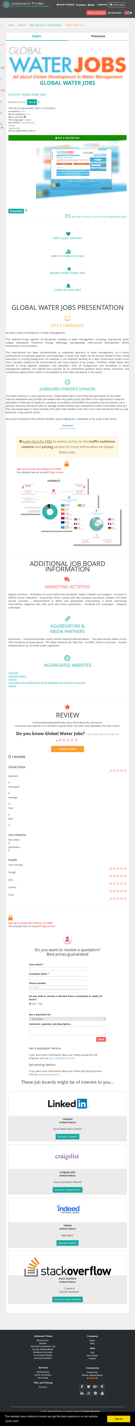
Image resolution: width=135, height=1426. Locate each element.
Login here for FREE (37, 441)
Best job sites (43, 1340)
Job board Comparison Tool (42, 1346)
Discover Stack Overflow (67, 1299)
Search (82, 5)
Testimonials (92, 1372)
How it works (66, 4)
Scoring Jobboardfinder (42, 1349)
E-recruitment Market (43, 1355)
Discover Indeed (67, 1242)
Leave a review (67, 749)
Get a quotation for (40, 1014)
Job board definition (43, 1358)
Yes (33, 1003)
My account (115, 12)
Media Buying (43, 1372)
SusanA (12, 679)
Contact (92, 1358)
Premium (43, 1387)
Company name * (39, 973)
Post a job (118, 4)
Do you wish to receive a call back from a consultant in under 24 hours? (65, 998)
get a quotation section (62, 1058)
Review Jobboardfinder (92, 1375)
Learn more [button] (12, 1420)
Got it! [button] (118, 1419)
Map (92, 5)
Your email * (36, 964)
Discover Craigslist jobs (67, 1189)
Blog (92, 1343)
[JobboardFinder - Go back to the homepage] (25, 5)
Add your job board (96, 12)
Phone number (37, 983)
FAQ (92, 1352)
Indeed (12, 685)
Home (11, 25)
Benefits (42, 1343)
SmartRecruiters (17, 676)
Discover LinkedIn (67, 1136)
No (40, 1003)
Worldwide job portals (43, 1352)
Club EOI (13, 672)
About (92, 1340)
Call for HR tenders (42, 1375)
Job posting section (49, 1074)
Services (102, 4)
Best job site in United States (46, 25)
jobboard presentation (67, 426)
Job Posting (43, 1378)
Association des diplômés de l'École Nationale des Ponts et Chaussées (46, 682)
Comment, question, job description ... (51, 1024)
